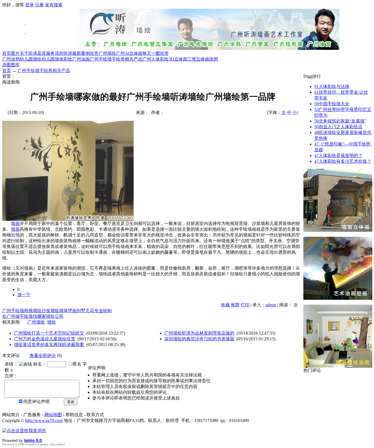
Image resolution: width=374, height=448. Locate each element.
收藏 (225, 305)
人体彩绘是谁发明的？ (338, 155)
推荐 (235, 305)
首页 (6, 53)
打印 (245, 305)
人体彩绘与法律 (331, 86)
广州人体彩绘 (155, 59)
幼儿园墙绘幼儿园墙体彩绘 (46, 59)
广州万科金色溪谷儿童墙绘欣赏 (44, 338)
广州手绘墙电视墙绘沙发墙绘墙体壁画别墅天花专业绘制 (57, 310)
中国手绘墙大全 (331, 103)
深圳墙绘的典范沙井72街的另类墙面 (199, 338)
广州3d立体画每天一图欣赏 (142, 53)
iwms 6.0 (33, 440)
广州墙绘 (107, 53)
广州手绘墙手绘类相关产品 (116, 59)
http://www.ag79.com (44, 420)
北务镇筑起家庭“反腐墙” (340, 121)
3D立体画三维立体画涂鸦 (193, 59)
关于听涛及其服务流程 (42, 53)
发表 (70, 402)
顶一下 (23, 294)
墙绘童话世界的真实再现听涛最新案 (49, 344)
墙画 (15, 223)
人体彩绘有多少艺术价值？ (342, 161)
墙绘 (51, 322)
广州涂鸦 (11, 59)
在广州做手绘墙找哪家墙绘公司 (33, 316)
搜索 (58, 4)
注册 (39, 4)
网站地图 (53, 414)
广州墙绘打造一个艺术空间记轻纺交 (49, 333)
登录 (29, 4)
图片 (15, 53)
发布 (49, 4)
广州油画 (81, 59)
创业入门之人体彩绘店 (338, 126)
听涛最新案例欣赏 (81, 53)
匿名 (77, 364)
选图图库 (11, 64)
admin (271, 305)
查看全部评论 (43, 355)
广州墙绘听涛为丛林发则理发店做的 (199, 333)
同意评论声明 (36, 401)
